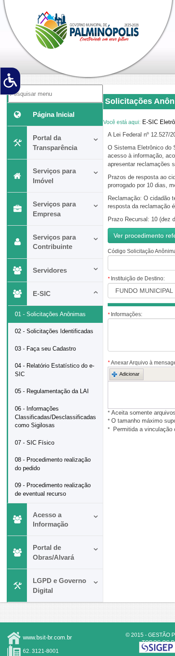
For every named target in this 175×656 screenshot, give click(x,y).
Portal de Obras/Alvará (53, 552)
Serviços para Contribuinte (54, 241)
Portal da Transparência (55, 142)
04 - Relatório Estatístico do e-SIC (54, 369)
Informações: (125, 314)
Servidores (50, 270)
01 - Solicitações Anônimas (50, 314)
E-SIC (42, 293)
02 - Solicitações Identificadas (54, 331)
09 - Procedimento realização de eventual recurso (53, 489)
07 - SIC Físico (34, 442)
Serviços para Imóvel (54, 175)
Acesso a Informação (50, 519)
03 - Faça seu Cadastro (45, 348)
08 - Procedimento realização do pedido (53, 464)
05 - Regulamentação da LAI (52, 391)
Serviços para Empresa (54, 208)
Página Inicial (53, 114)
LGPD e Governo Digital (59, 585)
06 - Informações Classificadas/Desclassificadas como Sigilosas (55, 417)
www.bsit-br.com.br (47, 637)
